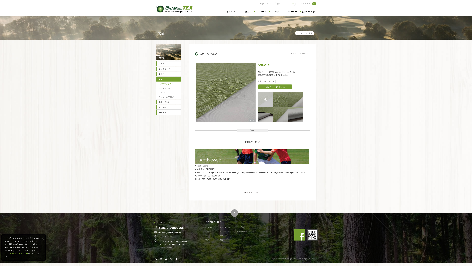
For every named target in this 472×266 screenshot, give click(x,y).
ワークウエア (164, 92)
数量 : (260, 81)
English (262, 4)
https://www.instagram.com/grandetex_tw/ (172, 259)
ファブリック (164, 69)
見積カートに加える (275, 87)
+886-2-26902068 (171, 227)
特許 (277, 11)
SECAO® (163, 112)
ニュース (262, 11)
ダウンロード (224, 236)
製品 (247, 11)
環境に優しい (164, 102)
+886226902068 (156, 259)
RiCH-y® (162, 107)
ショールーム (293, 11)
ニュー (161, 64)
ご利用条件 (241, 227)
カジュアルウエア (166, 97)
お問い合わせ (308, 11)
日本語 (269, 4)
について (231, 11)
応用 (160, 79)
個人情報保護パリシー (246, 231)
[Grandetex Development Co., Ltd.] (174, 9)
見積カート (309, 4)
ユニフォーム (164, 88)
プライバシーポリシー (18, 253)
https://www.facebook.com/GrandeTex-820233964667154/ (177, 259)
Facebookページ (299, 235)
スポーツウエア (166, 84)
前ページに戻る (253, 193)
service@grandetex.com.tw (169, 232)
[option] (226, 92)
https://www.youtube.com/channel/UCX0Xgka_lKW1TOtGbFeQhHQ (167, 259)
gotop (234, 213)
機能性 (161, 74)
